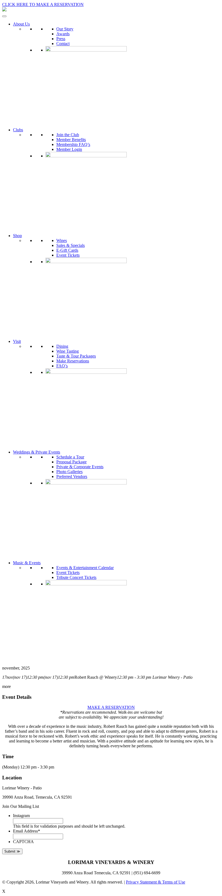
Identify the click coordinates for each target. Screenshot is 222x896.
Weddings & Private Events (36, 452)
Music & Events (27, 562)
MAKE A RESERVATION (111, 707)
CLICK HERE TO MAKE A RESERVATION (43, 4)
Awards (63, 33)
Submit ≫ (12, 851)
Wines (61, 240)
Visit (17, 341)
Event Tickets (68, 255)
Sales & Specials (70, 245)
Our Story (64, 29)
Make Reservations (72, 361)
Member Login (69, 149)
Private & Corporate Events (79, 466)
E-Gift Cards (67, 250)
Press (60, 38)
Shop (17, 235)
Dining (62, 346)
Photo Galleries (69, 471)
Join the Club (67, 134)
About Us (21, 24)
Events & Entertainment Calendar (85, 567)
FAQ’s (62, 365)
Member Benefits (71, 139)
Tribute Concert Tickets (76, 577)
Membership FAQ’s (73, 144)
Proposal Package (71, 462)
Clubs (18, 129)
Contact (63, 43)
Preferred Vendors (71, 476)
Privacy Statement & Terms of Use (155, 882)
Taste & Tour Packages (76, 356)
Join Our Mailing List (20, 806)
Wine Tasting (67, 351)
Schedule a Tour (70, 457)
